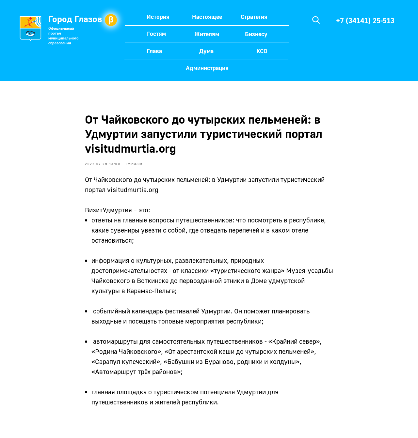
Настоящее (207, 16)
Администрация (207, 67)
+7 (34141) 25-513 (365, 20)
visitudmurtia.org (132, 189)
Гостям (156, 33)
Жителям (206, 34)
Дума (206, 50)
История (158, 16)
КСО (261, 50)
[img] (316, 20)
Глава (154, 50)
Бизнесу (256, 34)
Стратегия (254, 16)
